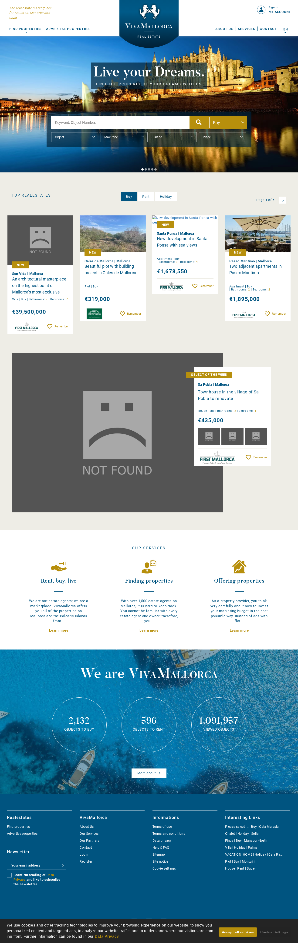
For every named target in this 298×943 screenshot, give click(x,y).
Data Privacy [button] (107, 936)
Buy (129, 196)
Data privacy (162, 840)
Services (246, 29)
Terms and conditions (168, 833)
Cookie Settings (274, 932)
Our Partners (89, 840)
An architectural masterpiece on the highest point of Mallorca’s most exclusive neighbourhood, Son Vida (39, 286)
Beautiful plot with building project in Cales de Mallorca (110, 269)
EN (285, 29)
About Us (224, 29)
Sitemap (158, 854)
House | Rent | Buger (240, 868)
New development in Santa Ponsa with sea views (182, 241)
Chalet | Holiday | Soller (242, 833)
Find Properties (25, 29)
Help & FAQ (160, 847)
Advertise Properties (68, 29)
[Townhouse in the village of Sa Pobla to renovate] (117, 432)
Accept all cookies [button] (238, 932)
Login (84, 854)
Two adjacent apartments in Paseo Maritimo (255, 269)
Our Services (89, 833)
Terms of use (162, 826)
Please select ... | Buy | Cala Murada (252, 826)
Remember (61, 326)
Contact (268, 29)
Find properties (18, 826)
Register (86, 861)
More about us (148, 773)
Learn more (58, 630)
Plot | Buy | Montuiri (239, 861)
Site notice (160, 861)
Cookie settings (164, 868)
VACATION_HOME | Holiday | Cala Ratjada (256, 854)
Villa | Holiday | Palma (241, 847)
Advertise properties (22, 833)
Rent (146, 196)
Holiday (166, 196)
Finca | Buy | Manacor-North (246, 840)
